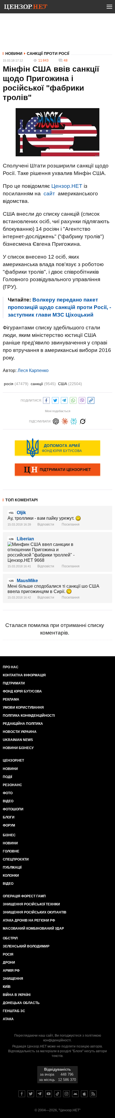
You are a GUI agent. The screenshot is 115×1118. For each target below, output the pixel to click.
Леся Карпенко (33, 370)
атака (8, 1019)
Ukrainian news (18, 740)
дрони (9, 962)
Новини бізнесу (18, 748)
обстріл (10, 938)
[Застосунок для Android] (75, 1093)
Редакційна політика (23, 724)
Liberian (25, 538)
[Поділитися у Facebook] (46, 399)
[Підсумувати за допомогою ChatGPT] (55, 420)
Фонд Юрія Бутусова (22, 691)
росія (16, 383)
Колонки (11, 876)
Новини (13, 53)
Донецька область (21, 1003)
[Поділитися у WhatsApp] (73, 399)
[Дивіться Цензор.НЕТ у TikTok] (57, 1093)
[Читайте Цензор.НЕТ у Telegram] (39, 1093)
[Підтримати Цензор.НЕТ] (57, 470)
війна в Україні (16, 995)
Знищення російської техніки (31, 904)
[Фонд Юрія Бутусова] (57, 448)
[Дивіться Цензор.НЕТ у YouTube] (48, 1093)
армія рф (11, 971)
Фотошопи (13, 809)
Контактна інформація (24, 675)
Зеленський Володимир (26, 946)
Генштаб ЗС (14, 1011)
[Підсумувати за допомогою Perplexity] (73, 420)
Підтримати (14, 683)
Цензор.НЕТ (66, 186)
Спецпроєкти (16, 859)
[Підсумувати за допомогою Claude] (64, 420)
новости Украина (20, 732)
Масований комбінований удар (33, 928)
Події (7, 777)
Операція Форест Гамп (24, 896)
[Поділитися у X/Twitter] (55, 399)
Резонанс (12, 785)
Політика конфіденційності (29, 716)
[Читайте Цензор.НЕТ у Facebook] (21, 1093)
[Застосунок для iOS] (84, 1093)
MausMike (27, 580)
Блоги (9, 817)
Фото (8, 793)
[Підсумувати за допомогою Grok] (82, 420)
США (70, 383)
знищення (13, 979)
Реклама (11, 699)
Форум (9, 825)
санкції (43, 383)
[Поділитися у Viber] (82, 399)
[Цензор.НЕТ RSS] (93, 1093)
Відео (8, 801)
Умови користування (23, 707)
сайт (49, 193)
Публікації (12, 867)
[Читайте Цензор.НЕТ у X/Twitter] (30, 1093)
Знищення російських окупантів (34, 912)
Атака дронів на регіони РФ (29, 920)
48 (66, 60)
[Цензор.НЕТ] (25, 7)
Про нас (10, 667)
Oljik (21, 512)
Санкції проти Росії (48, 53)
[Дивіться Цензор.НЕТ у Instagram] (66, 1093)
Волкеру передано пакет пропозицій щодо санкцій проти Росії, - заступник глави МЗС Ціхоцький (59, 307)
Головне (11, 851)
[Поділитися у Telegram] (64, 399)
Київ (7, 987)
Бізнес (9, 835)
